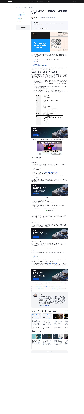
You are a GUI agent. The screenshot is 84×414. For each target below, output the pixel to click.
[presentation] (67, 311)
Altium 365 (57, 265)
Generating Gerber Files (61, 288)
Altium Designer (49, 263)
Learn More (36, 135)
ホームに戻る (50, 351)
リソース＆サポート (40, 1)
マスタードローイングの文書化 (37, 62)
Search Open (53, 1)
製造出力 (20, 7)
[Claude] (44, 28)
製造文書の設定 (35, 61)
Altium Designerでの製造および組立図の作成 (40, 65)
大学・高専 (47, 1)
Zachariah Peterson (36, 17)
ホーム (17, 7)
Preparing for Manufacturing (56, 286)
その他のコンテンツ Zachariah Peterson (44, 305)
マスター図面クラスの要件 (21, 14)
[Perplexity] (42, 28)
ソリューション (31, 1)
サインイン (74, 1)
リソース (33, 4)
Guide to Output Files (47, 286)
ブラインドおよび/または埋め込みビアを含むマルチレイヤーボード (49, 172)
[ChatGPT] (40, 28)
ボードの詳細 (20, 15)
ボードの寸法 (20, 18)
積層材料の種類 (35, 256)
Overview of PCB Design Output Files (50, 288)
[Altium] (10, 1)
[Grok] (47, 28)
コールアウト (20, 19)
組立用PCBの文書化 (36, 64)
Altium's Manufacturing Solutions (37, 286)
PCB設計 (21, 4)
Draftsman (55, 263)
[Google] (46, 28)
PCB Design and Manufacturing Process (38, 288)
